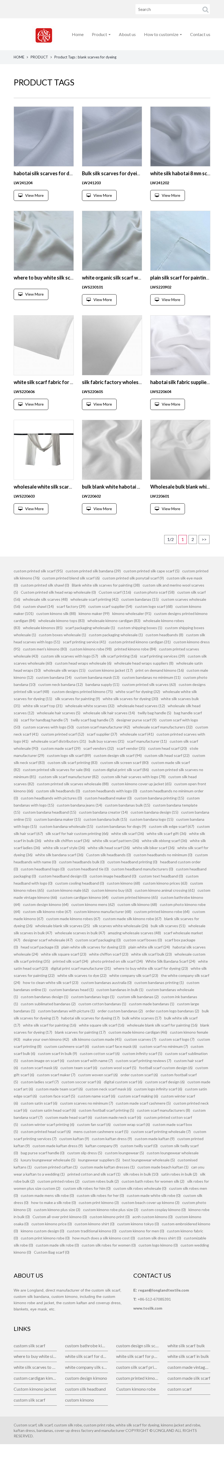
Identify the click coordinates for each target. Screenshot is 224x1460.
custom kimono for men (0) (141, 1231)
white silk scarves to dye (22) (82, 975)
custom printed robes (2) (58, 1181)
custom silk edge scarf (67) (171, 826)
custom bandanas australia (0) (106, 982)
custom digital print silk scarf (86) (121, 769)
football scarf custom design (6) (166, 1067)
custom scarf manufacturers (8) (163, 1110)
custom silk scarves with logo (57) (69, 656)
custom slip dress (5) (84, 1152)
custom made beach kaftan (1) (162, 1167)
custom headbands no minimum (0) (163, 854)
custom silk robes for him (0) (87, 1188)
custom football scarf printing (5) (106, 1110)
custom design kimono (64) (46, 904)
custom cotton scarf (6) (100, 1053)
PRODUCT (39, 57)
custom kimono (79, 1399)
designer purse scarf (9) (136, 720)
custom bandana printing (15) (159, 798)
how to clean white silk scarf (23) (50, 982)
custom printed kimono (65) (134, 897)
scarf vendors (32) (98, 748)
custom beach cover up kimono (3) (150, 1202)
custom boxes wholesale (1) (62, 634)
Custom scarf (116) (115, 592)
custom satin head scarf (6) (53, 1110)
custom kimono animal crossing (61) (165, 890)
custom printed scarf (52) (62, 734)
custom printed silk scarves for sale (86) (56, 769)
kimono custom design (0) (42, 1231)
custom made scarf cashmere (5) (143, 1103)
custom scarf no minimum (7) (164, 1046)
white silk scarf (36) (127, 833)
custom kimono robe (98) (91, 649)
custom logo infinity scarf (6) (158, 1089)
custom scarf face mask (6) (114, 1046)
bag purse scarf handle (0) (42, 1152)
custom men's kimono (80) (45, 649)
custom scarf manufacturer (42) (103, 727)
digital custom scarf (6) (123, 1082)
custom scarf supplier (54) (110, 606)
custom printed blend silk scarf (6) (71, 578)
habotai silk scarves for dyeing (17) (90, 1018)
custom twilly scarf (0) (139, 1145)
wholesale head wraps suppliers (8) (143, 663)
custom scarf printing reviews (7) (143, 1060)
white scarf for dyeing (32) (138, 691)
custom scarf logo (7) (176, 1039)
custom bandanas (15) (140, 599)
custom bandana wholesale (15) (66, 826)
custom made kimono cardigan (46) (137, 1032)
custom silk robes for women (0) (109, 1245)
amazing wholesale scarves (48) (134, 932)
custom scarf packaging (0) (98, 940)
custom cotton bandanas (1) (102, 1003)
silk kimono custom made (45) (97, 1039)
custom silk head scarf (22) (167, 755)
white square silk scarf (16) (101, 1025)
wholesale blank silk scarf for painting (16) (162, 1025)
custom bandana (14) (54, 677)
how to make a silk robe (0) (53, 1202)
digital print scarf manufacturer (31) (81, 968)
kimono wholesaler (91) (131, 613)
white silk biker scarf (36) (153, 847)
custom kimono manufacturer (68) (102, 911)
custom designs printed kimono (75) (82, 691)
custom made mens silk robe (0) (47, 1195)
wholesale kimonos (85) (43, 627)
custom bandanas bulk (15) (127, 805)
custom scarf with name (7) (90, 1060)
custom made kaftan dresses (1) (107, 1167)
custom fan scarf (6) (94, 1124)
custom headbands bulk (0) (82, 862)
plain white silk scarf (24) (149, 947)
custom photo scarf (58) (154, 592)
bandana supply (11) (102, 684)
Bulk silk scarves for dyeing (112, 173)
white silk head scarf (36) (109, 847)
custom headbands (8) (164, 634)
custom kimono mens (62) (93, 904)
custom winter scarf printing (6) (47, 1124)
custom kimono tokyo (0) (138, 1223)
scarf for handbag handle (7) (44, 720)
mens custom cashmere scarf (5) (100, 1131)
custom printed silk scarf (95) (38, 571)
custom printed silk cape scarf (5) (151, 571)
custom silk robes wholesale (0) (139, 1188)
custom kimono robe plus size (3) (110, 1209)
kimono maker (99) (94, 613)
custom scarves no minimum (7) (86, 1103)
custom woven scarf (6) (98, 1074)
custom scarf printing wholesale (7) (161, 1131)
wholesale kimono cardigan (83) (113, 620)
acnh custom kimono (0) (152, 1216)
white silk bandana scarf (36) (59, 854)
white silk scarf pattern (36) (115, 840)
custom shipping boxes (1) (140, 627)
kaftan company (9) (102, 1145)
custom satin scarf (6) (39, 1103)
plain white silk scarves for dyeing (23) (93, 947)
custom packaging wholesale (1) (116, 634)
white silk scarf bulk (186, 1345)
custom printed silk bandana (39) (93, 571)
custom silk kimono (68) (137, 904)
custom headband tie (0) (88, 869)
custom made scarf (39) (61, 748)
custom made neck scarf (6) (118, 1117)
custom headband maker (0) (108, 798)
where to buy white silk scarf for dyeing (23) (151, 968)
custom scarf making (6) (138, 1096)
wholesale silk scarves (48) (45, 599)
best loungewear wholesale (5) (149, 1160)
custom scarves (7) (140, 1039)
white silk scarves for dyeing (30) (130, 698)
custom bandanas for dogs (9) (121, 826)
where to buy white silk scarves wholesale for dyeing (72, 278)
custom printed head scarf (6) (46, 1131)
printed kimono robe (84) (135, 649)
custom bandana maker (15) (57, 819)
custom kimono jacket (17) (110, 670)
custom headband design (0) (63, 876)
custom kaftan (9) (74, 1138)
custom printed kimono (137, 1378)
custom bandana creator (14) (103, 812)
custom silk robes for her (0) (100, 1195)
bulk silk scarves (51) (168, 925)
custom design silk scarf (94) (118, 755)
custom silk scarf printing (137, 1367)
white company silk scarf (86, 1367)
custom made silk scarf (188, 1378)
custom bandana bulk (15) (105, 819)
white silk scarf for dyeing (86, 1356)
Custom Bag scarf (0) (51, 1252)
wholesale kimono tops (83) (61, 620)
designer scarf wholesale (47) (48, 940)
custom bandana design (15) (154, 812)
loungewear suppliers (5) (99, 1160)
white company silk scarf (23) (133, 975)
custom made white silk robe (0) (154, 1195)
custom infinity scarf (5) (142, 1053)
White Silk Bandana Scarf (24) (170, 961)
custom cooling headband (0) (79, 883)
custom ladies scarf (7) (40, 1082)
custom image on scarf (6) (42, 1060)
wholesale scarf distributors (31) (58, 741)
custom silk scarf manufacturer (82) (69, 776)
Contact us (200, 34)
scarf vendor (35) (131, 748)
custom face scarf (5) (57, 1096)
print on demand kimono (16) (159, 670)
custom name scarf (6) (96, 1096)
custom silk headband (85, 1388)
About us (127, 34)
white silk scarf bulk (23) (151, 954)
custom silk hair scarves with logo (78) (133, 776)
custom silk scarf (29, 1345)
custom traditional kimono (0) (91, 1231)
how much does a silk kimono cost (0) (103, 1238)
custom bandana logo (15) (151, 819)
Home (78, 34)
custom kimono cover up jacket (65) (141, 783)
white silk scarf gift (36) (166, 833)
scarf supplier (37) (102, 734)
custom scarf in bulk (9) (57, 1053)
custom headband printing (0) (132, 862)
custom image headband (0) (113, 876)
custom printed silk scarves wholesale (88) (73, 783)
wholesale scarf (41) (137, 734)
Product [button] (100, 34)
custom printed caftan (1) (56, 1167)
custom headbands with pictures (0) (51, 798)
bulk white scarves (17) (141, 1018)
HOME (19, 57)
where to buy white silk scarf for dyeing (35, 1356)
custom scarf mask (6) (39, 1067)
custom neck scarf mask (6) (108, 1089)
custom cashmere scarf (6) (66, 1046)
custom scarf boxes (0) (142, 940)
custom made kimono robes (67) (73, 918)
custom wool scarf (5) (118, 1067)
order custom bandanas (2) (120, 1011)
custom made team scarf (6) (59, 1089)
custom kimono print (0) (110, 1216)
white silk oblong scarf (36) (164, 840)
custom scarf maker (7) (56, 1074)
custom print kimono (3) (99, 1202)
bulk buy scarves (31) (106, 741)
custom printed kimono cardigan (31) (140, 642)
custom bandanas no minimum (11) (151, 677)
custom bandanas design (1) (44, 996)
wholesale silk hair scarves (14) (109, 712)
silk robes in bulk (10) (140, 1174)
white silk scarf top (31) (43, 705)
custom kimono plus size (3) (57, 1209)
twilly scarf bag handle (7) (92, 720)
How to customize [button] (161, 34)
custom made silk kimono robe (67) (132, 918)
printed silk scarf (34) (70, 961)
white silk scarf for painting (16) (49, 1025)
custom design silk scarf (137, 1345)
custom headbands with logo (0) (110, 791)
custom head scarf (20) (167, 748)
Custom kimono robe (136, 1388)
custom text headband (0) (161, 876)
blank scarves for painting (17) (80, 1032)
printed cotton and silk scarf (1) (93, 1174)
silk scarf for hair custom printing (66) (77, 833)
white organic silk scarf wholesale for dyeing (131, 278)
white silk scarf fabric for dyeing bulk (55, 382)
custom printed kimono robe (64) (162, 911)
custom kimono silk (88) (56, 613)
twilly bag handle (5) (154, 712)
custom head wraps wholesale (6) (83, 663)
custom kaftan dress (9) (112, 1138)
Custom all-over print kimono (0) (60, 1216)
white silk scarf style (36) (64, 847)
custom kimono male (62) (68, 890)
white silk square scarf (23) (63, 954)
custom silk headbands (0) (58, 791)
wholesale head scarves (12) (141, 705)
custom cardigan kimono (35, 1378)
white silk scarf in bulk (188, 1356)
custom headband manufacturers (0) (142, 869)
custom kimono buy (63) (112, 890)
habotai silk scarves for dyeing (48, 173)
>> (204, 539)
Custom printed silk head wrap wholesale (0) (58, 592)
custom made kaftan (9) (155, 1138)
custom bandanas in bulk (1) (119, 989)
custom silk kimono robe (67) (47, 911)
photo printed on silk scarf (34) (117, 961)
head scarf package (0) (40, 947)
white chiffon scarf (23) (108, 954)
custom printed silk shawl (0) (45, 585)
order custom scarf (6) (139, 1074)
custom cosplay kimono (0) (163, 1209)
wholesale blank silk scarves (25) (62, 925)
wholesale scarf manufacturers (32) (163, 727)
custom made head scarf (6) (68, 1117)
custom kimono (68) (123, 883)
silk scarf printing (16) (119, 656)
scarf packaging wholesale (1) (90, 627)
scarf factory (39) (71, 606)
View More (34, 195)
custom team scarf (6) (78, 1067)
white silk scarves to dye (35, 1367)
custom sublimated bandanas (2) (48, 1003)
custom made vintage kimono (189, 1367)
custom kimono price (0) (51, 1223)
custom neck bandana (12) (60, 684)
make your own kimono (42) (46, 1039)
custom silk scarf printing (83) (73, 762)
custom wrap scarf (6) (131, 1124)
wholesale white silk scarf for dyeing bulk (59, 487)
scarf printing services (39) (162, 656)
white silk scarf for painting (137, 1356)
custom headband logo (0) (43, 869)
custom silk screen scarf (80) (124, 762)
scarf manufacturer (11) (147, 741)
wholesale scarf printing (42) (94, 599)
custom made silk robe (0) (57, 1245)
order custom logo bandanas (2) (172, 1011)
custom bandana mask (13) (96, 677)
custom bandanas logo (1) (92, 996)
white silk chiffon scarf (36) (67, 840)
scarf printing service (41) (84, 642)
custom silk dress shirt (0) (159, 1238)
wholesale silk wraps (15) (64, 670)
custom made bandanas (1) (151, 1003)
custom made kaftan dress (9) (58, 1145)
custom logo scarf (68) (154, 606)
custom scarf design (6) (165, 1082)
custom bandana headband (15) (49, 812)
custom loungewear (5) (124, 1152)
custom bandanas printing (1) (159, 982)
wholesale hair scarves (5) (58, 712)
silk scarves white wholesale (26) (120, 925)
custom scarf (179, 1388)
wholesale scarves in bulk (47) (80, 932)
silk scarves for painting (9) (77, 698)
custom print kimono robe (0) (45, 1238)
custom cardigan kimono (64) (84, 897)
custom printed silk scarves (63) (149, 684)
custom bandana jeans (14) (79, 805)
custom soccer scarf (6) (81, 1082)
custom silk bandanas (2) (138, 996)
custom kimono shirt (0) (94, 1223)
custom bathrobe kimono (86, 1345)
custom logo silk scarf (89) (69, 755)
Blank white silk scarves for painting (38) (106, 585)
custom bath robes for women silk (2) (153, 1181)
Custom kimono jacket (35, 1388)
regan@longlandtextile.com (163, 1290)
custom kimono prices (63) (165, 883)
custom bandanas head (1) (71, 989)
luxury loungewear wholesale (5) (48, 1160)
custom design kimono (86, 1378)
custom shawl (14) (38, 606)
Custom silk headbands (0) (108, 854)
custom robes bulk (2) (100, 1181)
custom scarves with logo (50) (48, 727)
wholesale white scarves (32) (89, 705)
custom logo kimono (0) (158, 1245)
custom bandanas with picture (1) (66, 1011)
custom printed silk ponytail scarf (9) (133, 578)
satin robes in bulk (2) (179, 1174)
